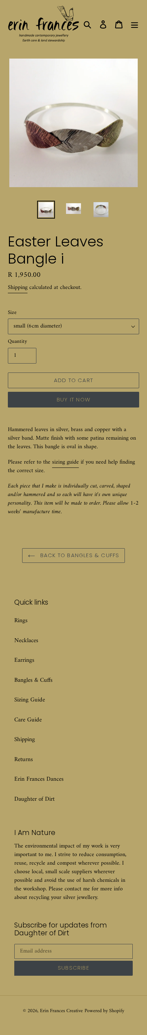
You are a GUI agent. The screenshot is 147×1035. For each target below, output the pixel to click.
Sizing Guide (29, 700)
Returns (23, 759)
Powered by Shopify (104, 1010)
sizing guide (65, 462)
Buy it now (73, 399)
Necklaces (26, 640)
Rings (20, 620)
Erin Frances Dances (39, 779)
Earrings (24, 660)
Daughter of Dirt (34, 799)
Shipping (17, 287)
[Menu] (134, 24)
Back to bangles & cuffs (79, 555)
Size (12, 313)
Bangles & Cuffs (33, 680)
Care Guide (28, 720)
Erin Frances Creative (61, 1010)
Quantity (17, 342)
